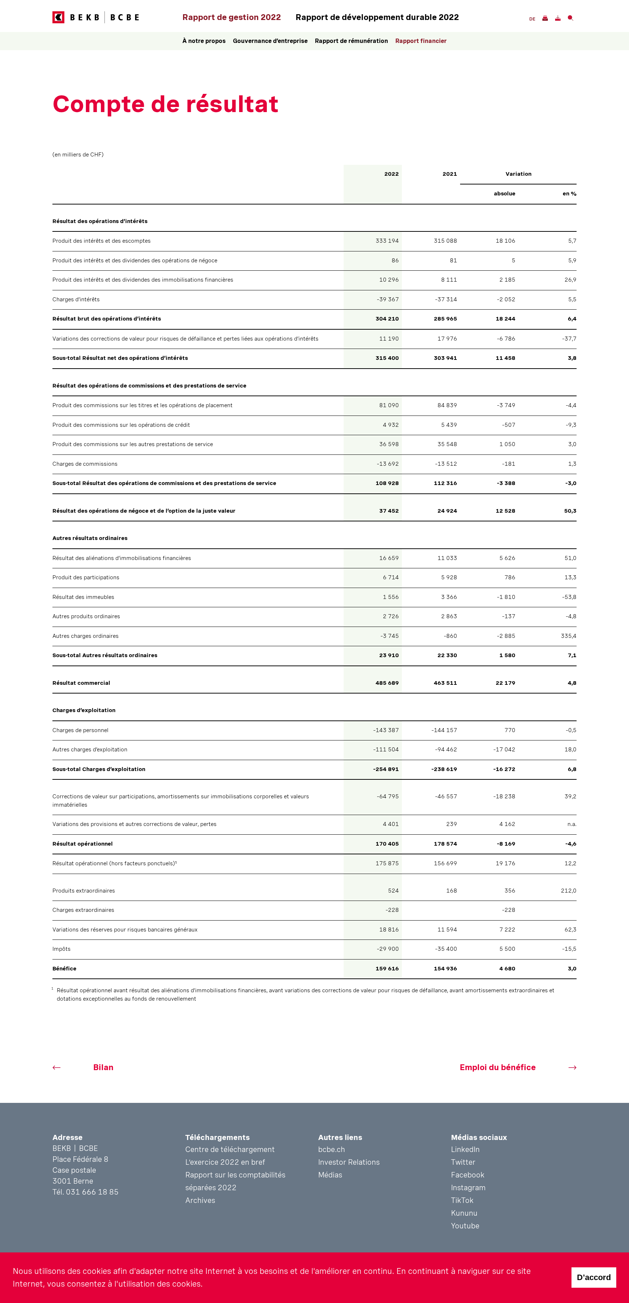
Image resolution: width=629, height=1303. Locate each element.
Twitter (463, 1162)
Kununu (464, 1213)
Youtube (465, 1225)
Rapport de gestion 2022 (231, 17)
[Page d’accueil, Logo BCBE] (115, 17)
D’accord (594, 1277)
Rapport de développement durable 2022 (377, 17)
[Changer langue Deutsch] (532, 18)
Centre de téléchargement (230, 1149)
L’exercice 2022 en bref (225, 1162)
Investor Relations (349, 1162)
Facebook (467, 1175)
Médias (330, 1175)
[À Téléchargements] (557, 17)
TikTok (462, 1200)
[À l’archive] (544, 17)
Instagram (468, 1187)
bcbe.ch (331, 1149)
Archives (200, 1200)
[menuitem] (204, 41)
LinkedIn (465, 1149)
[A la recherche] (570, 17)
